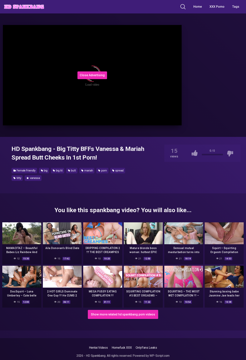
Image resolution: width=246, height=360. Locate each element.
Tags (235, 6)
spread (119, 170)
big (45, 170)
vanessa (34, 178)
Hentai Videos (98, 347)
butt (73, 170)
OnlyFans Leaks (146, 347)
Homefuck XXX (122, 347)
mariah (88, 170)
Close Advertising (92, 75)
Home (197, 6)
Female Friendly (26, 170)
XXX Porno (216, 6)
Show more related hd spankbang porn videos (123, 314)
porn (104, 170)
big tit (58, 170)
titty (18, 178)
